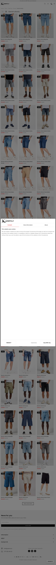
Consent (10, 225)
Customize (34, 342)
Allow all (47, 342)
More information (28, 225)
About (46, 225)
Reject (8, 342)
